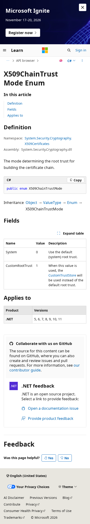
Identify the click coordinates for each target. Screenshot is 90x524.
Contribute (12, 504)
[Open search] (69, 50)
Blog (66, 497)
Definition (14, 103)
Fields (11, 109)
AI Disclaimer (14, 497)
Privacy (31, 504)
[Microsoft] (45, 50)
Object (31, 202)
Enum (72, 202)
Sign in (80, 50)
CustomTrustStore (62, 275)
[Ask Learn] (61, 60)
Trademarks (13, 517)
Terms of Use (61, 511)
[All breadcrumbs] (8, 60)
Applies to (15, 115)
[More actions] (82, 60)
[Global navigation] (4, 50)
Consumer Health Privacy (23, 511)
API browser (25, 60)
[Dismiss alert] (82, 7)
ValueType (52, 202)
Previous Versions (43, 497)
